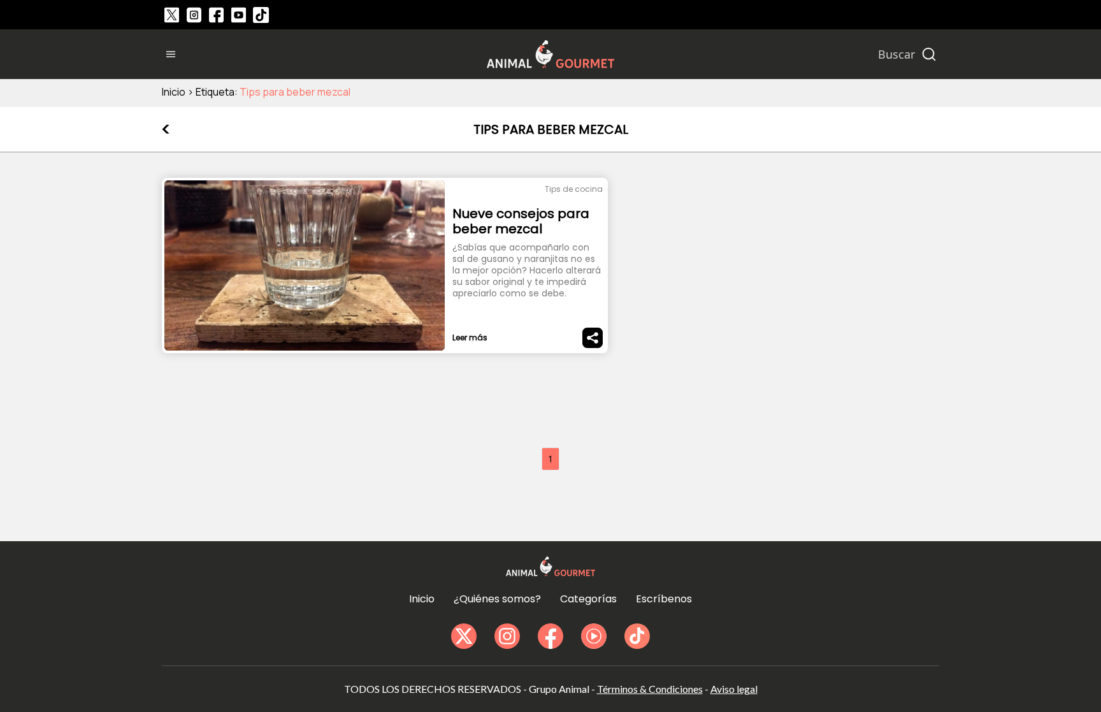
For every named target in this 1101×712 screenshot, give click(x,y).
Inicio (173, 92)
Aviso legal (734, 689)
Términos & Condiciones (650, 689)
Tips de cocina (574, 189)
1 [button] (550, 459)
